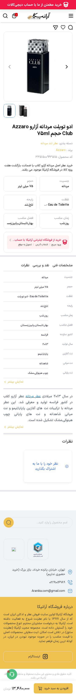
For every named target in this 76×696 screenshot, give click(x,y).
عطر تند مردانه (49, 143)
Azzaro (61, 150)
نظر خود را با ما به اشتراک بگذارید (45, 466)
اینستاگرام (34, 656)
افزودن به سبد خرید (56, 688)
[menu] (71, 16)
